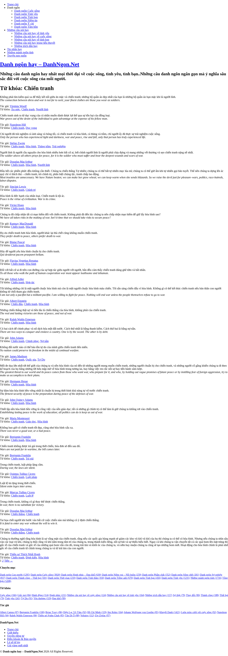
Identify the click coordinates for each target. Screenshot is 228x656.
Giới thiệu (12, 632)
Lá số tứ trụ (13, 642)
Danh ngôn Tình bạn (26, 17)
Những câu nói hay (18, 30)
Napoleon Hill (18, 124)
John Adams (17, 337)
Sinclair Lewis (18, 186)
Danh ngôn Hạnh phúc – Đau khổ (81, 574)
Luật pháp (31, 477)
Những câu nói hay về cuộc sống (32, 36)
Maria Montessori (20, 418)
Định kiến (31, 557)
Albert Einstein (18, 300)
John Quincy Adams (21, 399)
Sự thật (179, 595)
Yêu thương (42, 598)
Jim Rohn (115, 612)
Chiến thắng (18, 514)
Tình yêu (12, 598)
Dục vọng (31, 127)
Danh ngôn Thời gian (62, 578)
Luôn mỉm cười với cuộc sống (198, 612)
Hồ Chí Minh (97, 612)
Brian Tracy (54, 612)
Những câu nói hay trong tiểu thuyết (34, 42)
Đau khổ (59, 598)
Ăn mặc (15, 109)
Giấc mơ (24, 595)
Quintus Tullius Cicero (22, 473)
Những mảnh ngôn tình (20, 52)
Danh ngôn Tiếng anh (119, 578)
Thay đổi (193, 595)
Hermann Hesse (19, 381)
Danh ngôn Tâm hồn (26, 26)
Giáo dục (31, 421)
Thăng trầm (44, 146)
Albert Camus (9, 612)
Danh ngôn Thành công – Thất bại (26, 578)
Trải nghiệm (59, 146)
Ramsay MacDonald (21, 223)
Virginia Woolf (18, 106)
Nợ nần (44, 341)
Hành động (40, 595)
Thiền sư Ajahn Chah (51, 615)
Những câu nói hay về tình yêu (31, 33)
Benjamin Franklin (20, 436)
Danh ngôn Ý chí (24, 23)
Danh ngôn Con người (15, 574)
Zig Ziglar (102, 615)
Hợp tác (30, 282)
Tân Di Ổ (72, 615)
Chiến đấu (17, 304)
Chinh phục (32, 341)
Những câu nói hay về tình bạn (31, 39)
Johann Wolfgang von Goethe (141, 612)
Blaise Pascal (17, 242)
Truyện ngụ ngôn (17, 55)
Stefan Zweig (17, 143)
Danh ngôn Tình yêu (26, 13)
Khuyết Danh (169, 612)
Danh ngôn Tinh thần (90, 578)
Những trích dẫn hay (26, 46)
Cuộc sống (8, 595)
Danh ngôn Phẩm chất (156, 574)
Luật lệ (29, 495)
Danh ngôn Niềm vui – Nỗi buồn (121, 574)
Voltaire (87, 615)
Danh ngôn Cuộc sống (27, 10)
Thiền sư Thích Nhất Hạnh (25, 554)
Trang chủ (13, 4)
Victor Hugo (17, 205)
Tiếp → (8, 560)
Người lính (42, 109)
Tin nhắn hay (14, 49)
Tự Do (41, 359)
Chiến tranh (28, 109)
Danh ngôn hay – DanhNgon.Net (39, 64)
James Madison (18, 356)
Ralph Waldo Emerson (22, 319)
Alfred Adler (17, 279)
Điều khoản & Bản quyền (21, 639)
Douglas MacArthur (21, 161)
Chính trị (31, 189)
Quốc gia (31, 359)
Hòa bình (31, 146)
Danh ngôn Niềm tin (25, 20)
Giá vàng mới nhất (17, 645)
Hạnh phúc (58, 595)
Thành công (210, 595)
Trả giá (29, 458)
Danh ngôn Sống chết (185, 574)
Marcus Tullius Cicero (22, 492)
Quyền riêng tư (15, 635)
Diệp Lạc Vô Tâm (75, 612)
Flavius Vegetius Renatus (24, 260)
